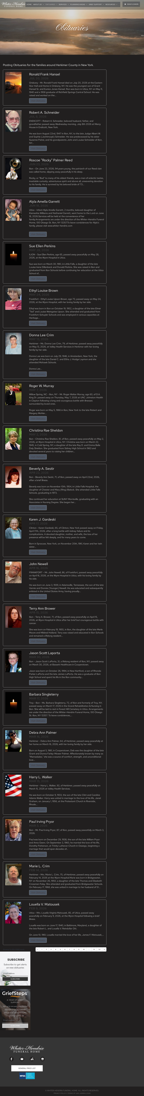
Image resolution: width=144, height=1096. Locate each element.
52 (99, 949)
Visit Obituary (38, 100)
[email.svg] (21, 1059)
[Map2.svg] (32, 1059)
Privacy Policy (60, 1093)
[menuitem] (30, 4)
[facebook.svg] (11, 1059)
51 (94, 949)
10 (84, 949)
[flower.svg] (42, 1059)
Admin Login (85, 1093)
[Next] (104, 949)
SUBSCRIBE (15, 979)
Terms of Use (73, 1093)
